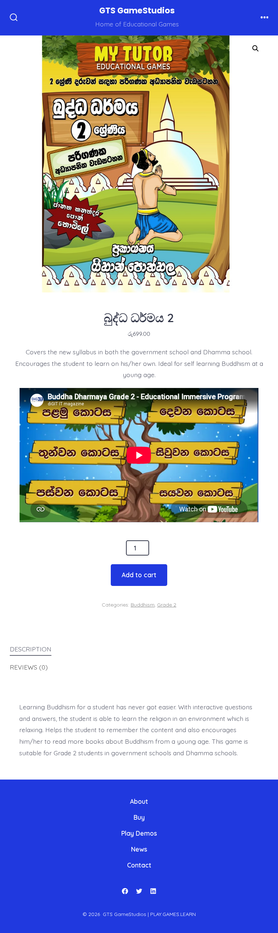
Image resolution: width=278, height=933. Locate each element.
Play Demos (139, 833)
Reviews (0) (29, 667)
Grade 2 (166, 604)
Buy (139, 817)
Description (30, 649)
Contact (139, 865)
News (139, 849)
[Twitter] (139, 891)
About (139, 801)
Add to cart (139, 575)
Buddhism (143, 604)
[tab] (133, 649)
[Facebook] (125, 891)
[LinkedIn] (153, 891)
